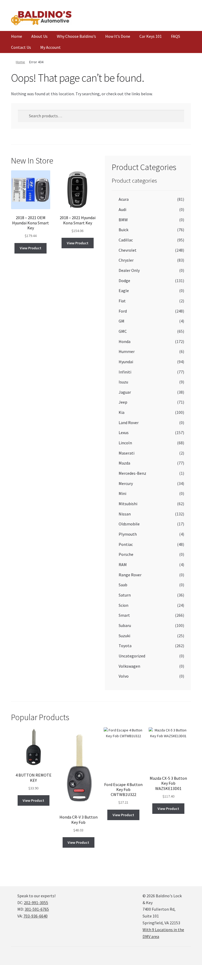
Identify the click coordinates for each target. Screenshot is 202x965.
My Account (50, 47)
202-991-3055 (36, 902)
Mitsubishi (128, 503)
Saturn (125, 595)
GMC (123, 331)
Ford (123, 311)
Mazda (124, 463)
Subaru (125, 625)
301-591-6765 (37, 909)
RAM (123, 564)
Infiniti (125, 372)
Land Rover (129, 422)
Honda (124, 341)
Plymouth (128, 534)
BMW (123, 219)
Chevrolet (128, 250)
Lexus (124, 432)
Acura (124, 199)
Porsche (126, 554)
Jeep (123, 402)
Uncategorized (132, 655)
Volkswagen (129, 666)
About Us (39, 36)
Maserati (126, 453)
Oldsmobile (129, 523)
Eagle (124, 290)
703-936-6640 (35, 916)
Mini (122, 493)
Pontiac (126, 544)
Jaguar (125, 392)
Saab (123, 584)
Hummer (127, 351)
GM (121, 321)
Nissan (125, 513)
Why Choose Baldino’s (76, 36)
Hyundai (126, 361)
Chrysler (126, 260)
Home (16, 36)
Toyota (125, 645)
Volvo (124, 676)
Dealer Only (129, 270)
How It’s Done (117, 36)
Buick (123, 229)
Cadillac (126, 239)
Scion (123, 605)
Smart (124, 615)
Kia (121, 412)
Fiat (122, 300)
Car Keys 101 (150, 36)
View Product (30, 248)
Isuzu (123, 381)
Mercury (126, 483)
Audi (122, 209)
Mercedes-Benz (132, 473)
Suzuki (124, 635)
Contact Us (21, 47)
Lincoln (125, 442)
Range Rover (130, 574)
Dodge (124, 280)
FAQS (175, 36)
